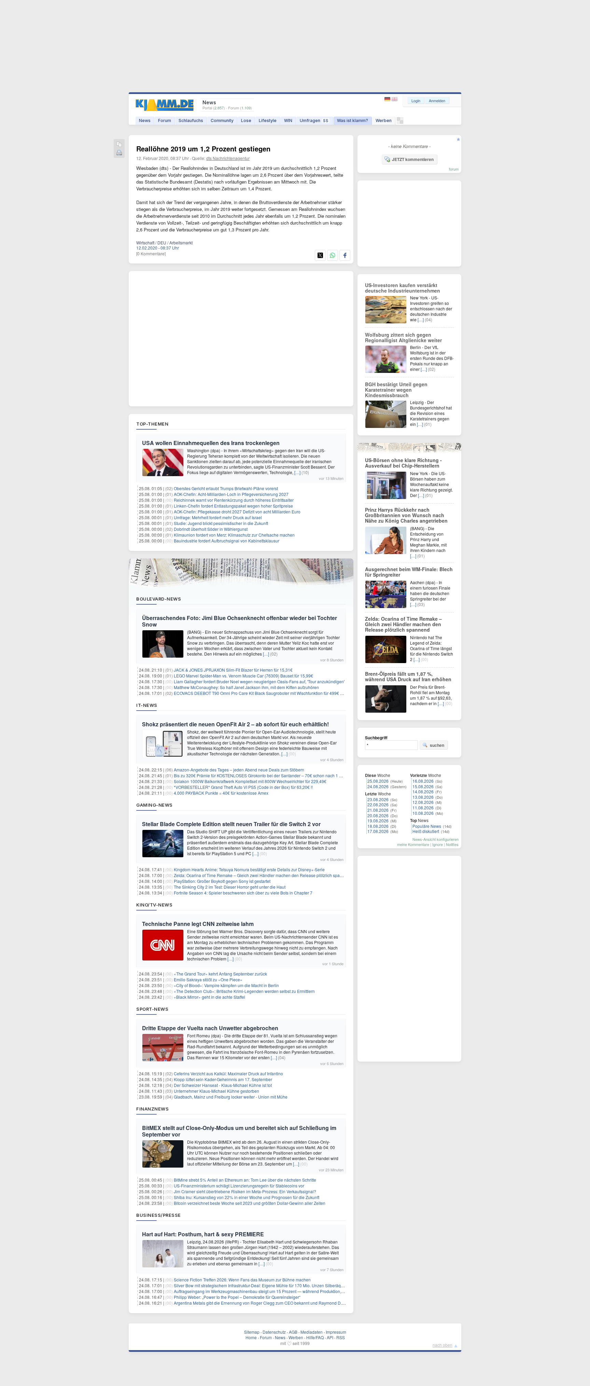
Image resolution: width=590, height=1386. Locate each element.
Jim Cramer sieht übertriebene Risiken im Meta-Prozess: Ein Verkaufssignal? (245, 1191)
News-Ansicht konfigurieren (435, 839)
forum (454, 169)
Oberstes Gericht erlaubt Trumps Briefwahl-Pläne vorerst (226, 488)
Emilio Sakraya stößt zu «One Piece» (208, 979)
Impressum (336, 1332)
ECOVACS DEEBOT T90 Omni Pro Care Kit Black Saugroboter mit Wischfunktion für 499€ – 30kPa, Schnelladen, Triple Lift (287, 693)
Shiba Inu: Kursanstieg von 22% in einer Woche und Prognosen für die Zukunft (246, 1197)
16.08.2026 (423, 781)
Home (251, 1337)
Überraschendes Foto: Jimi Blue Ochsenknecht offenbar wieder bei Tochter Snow (239, 621)
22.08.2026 (378, 804)
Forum (164, 120)
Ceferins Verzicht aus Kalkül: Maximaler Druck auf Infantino (228, 1073)
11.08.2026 (423, 807)
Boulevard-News (158, 599)
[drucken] (119, 153)
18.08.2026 (378, 826)
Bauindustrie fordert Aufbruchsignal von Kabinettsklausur (226, 540)
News (145, 120)
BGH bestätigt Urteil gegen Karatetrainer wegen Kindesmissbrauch (396, 390)
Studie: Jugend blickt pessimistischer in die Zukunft (221, 523)
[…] (297, 472)
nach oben (442, 1345)
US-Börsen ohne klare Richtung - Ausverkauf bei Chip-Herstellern (403, 463)
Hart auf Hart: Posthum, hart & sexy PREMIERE (203, 1234)
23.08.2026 (378, 799)
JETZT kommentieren (413, 159)
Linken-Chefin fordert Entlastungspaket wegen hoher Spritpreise (233, 506)
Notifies (452, 844)
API (330, 1337)
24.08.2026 (378, 786)
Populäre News (426, 826)
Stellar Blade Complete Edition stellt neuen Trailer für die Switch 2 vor (231, 824)
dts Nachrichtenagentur (228, 158)
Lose (246, 120)
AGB (293, 1332)
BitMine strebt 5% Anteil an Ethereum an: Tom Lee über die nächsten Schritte (245, 1180)
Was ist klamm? (352, 120)
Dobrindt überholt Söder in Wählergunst (211, 529)
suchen (437, 745)
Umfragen (314, 120)
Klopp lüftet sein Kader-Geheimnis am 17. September (223, 1079)
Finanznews (152, 1109)
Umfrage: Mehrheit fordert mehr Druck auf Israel (218, 517)
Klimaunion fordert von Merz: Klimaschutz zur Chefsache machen (234, 535)
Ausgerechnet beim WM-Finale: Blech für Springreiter (409, 572)
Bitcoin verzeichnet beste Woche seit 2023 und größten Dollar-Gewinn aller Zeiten (249, 1203)
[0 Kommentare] (151, 253)
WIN (288, 120)
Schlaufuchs (191, 120)
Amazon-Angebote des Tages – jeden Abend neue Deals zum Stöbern (239, 769)
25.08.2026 (378, 781)
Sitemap (251, 1332)
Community (222, 120)
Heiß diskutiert (425, 831)
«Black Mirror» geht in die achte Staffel (209, 997)
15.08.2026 (423, 786)
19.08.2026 (378, 820)
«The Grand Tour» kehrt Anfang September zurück (220, 974)
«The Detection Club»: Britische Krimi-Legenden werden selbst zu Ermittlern (244, 991)
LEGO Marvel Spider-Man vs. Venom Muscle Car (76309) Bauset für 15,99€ (243, 675)
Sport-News (152, 1009)
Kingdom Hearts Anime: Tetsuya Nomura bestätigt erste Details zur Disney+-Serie (249, 869)
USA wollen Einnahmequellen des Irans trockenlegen (211, 443)
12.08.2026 (423, 802)
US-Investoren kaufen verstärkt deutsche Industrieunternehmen (402, 288)
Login (415, 100)
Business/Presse (158, 1215)
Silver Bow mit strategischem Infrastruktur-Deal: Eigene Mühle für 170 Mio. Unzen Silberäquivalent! (265, 1285)
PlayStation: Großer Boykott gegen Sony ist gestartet (222, 881)
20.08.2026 (378, 815)
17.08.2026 (378, 831)
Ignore (437, 844)
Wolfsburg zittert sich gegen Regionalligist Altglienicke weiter (403, 337)
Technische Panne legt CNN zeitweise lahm (198, 924)
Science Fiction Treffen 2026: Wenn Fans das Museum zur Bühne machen (242, 1279)
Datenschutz (274, 1332)
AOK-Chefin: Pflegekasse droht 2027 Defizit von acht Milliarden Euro (237, 511)
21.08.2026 (378, 810)
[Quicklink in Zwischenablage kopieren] (119, 144)
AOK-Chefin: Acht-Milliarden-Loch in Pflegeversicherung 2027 (231, 494)
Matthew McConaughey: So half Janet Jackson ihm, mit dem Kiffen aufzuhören (246, 687)
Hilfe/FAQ (315, 1337)
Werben (384, 120)
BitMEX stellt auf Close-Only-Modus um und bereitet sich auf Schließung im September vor (239, 1131)
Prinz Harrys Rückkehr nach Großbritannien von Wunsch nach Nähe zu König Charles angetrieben (406, 515)
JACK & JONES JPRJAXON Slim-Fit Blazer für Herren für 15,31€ (233, 670)
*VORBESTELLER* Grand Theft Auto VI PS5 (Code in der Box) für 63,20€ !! (243, 787)
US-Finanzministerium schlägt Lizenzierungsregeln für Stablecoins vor (239, 1185)
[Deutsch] (388, 99)
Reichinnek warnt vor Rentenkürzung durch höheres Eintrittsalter (234, 500)
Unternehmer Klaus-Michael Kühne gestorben (216, 1091)
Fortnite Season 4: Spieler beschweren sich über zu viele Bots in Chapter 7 (243, 893)
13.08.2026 (423, 797)
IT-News (146, 705)
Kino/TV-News (154, 904)
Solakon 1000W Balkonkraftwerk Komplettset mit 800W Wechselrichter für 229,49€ (250, 781)
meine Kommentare (413, 844)
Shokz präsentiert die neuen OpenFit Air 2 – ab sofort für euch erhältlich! (235, 724)
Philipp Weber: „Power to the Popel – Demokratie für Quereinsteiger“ (237, 1297)
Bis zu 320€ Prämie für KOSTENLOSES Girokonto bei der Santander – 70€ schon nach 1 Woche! (263, 775)
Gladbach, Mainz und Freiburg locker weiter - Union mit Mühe (230, 1097)
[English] (394, 99)
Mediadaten (311, 1332)
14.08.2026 (423, 791)
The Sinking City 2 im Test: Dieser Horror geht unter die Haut (229, 887)
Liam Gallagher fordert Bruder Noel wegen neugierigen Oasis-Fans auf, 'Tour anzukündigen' (259, 681)
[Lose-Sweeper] (400, 122)
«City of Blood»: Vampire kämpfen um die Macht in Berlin (226, 985)
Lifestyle (268, 120)
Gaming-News (154, 805)
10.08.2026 (423, 813)
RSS (340, 1337)
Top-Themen (152, 424)
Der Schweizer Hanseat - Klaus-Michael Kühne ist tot (223, 1085)
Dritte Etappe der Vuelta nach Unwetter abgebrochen (210, 1028)
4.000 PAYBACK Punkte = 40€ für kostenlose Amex (221, 793)
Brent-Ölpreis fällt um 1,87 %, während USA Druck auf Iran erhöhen (408, 676)
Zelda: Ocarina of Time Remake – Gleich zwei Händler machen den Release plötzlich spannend (263, 875)
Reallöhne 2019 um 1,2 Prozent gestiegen (203, 148)
